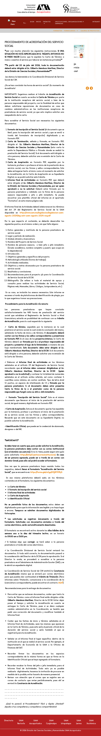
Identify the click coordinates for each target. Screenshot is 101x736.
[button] (88, 88)
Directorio (8, 720)
